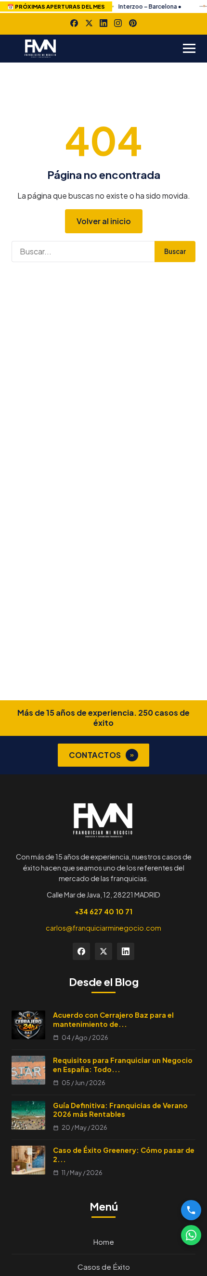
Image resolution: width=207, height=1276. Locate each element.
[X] (89, 23)
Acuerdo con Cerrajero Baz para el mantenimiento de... (113, 1019)
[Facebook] (74, 23)
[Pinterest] (133, 23)
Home (103, 1241)
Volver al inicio (104, 221)
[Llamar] (191, 1210)
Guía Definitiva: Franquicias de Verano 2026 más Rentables (120, 1110)
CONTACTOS (101, 755)
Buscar (175, 251)
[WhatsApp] (191, 1235)
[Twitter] (103, 951)
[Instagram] (118, 23)
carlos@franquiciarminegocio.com (103, 927)
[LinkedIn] (103, 23)
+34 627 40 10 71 (103, 911)
